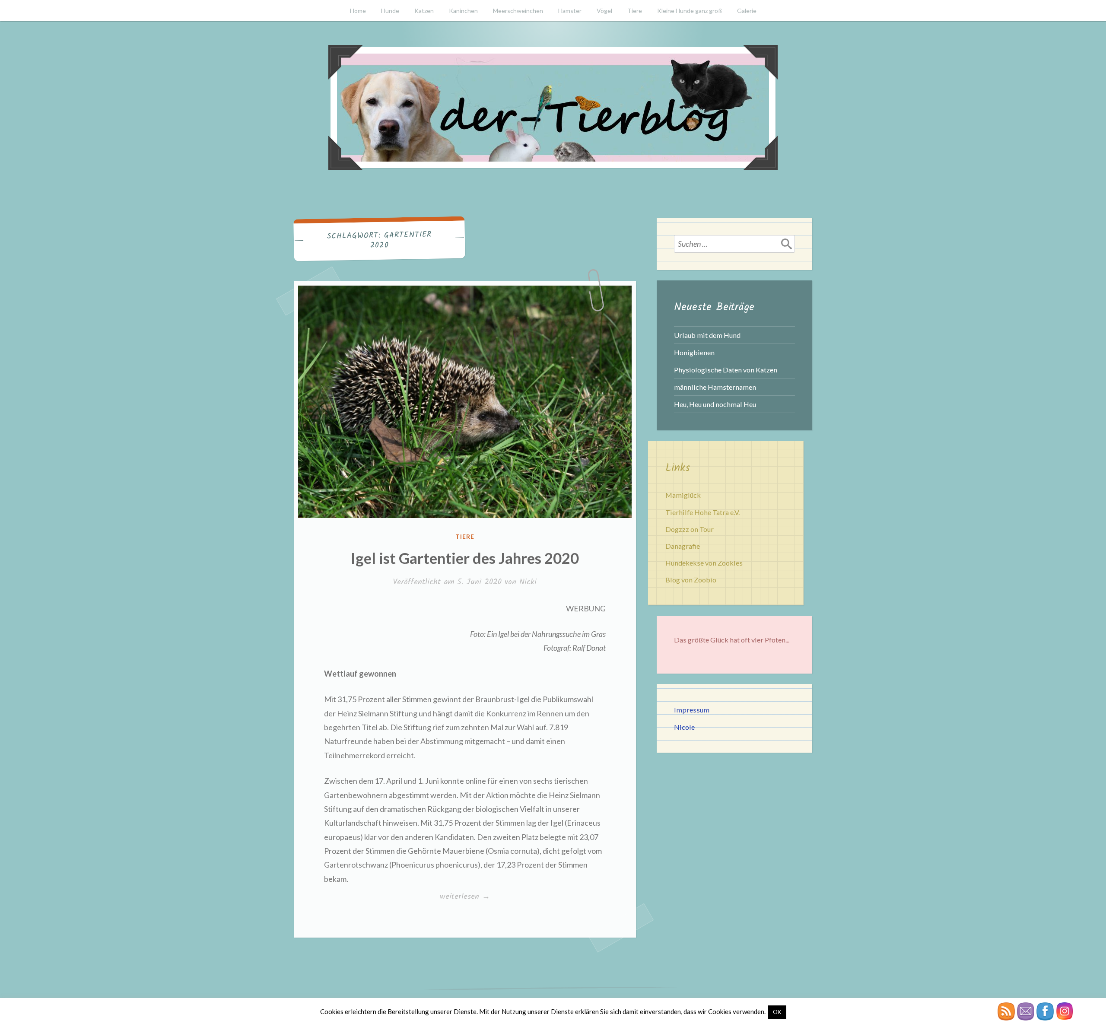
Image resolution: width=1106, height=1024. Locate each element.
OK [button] (777, 1011)
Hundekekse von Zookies (704, 563)
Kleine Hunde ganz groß (689, 10)
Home (358, 10)
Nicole (684, 727)
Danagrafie (682, 546)
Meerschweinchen (518, 10)
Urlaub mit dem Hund (707, 335)
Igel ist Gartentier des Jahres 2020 (465, 558)
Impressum (691, 710)
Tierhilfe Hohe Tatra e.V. (702, 512)
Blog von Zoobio (690, 580)
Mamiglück (683, 495)
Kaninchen (463, 10)
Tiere (634, 10)
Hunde (390, 10)
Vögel (604, 10)
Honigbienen (694, 352)
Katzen (424, 10)
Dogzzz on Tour (689, 529)
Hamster (570, 10)
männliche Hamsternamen (715, 387)
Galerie (746, 10)
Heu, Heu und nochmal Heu (715, 404)
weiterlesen (464, 897)
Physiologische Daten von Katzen (725, 370)
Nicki (528, 582)
